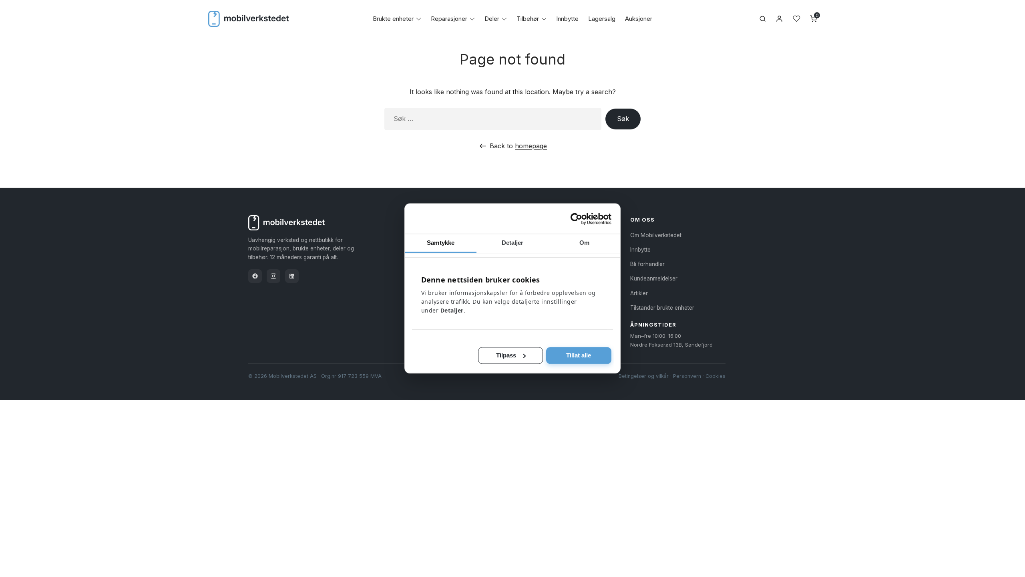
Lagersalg (601, 18)
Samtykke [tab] (440, 242)
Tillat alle (578, 355)
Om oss (642, 219)
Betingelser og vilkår (644, 376)
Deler (491, 18)
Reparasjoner (449, 18)
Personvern (687, 376)
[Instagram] (273, 276)
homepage (531, 146)
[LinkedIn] (292, 276)
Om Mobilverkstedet (655, 235)
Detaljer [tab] (513, 242)
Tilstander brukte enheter (662, 308)
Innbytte (567, 18)
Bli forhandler (647, 264)
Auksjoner (638, 18)
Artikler (639, 293)
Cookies (715, 376)
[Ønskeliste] (796, 18)
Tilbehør (528, 18)
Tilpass (506, 355)
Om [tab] (584, 242)
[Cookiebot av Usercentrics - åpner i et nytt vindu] (576, 219)
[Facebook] (255, 276)
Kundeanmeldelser (653, 278)
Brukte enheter (393, 18)
